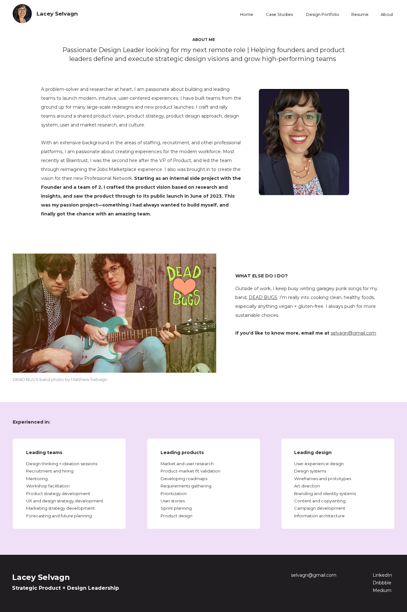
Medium (382, 590)
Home (246, 14)
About (387, 14)
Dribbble (382, 583)
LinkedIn (382, 575)
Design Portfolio (322, 14)
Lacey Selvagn (57, 13)
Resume (360, 14)
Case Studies (279, 14)
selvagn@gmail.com (313, 575)
